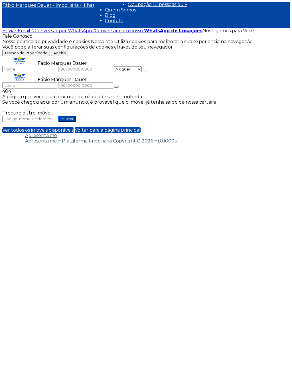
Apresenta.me (41, 135)
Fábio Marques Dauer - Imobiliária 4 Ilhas (48, 5)
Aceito (59, 53)
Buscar (67, 118)
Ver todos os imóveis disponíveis (38, 130)
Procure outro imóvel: (27, 113)
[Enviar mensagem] (145, 70)
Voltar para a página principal (108, 130)
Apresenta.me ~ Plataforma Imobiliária (68, 141)
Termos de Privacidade (26, 53)
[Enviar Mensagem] (116, 87)
